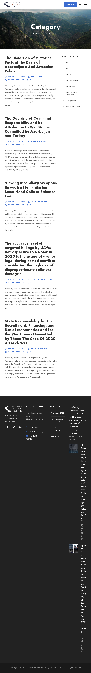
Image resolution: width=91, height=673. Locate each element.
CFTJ (73, 439)
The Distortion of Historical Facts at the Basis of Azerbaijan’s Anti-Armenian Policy (29, 64)
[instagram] (20, 427)
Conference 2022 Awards (59, 420)
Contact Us (55, 436)
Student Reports (16, 80)
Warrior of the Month (73, 106)
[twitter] (14, 427)
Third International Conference (72, 93)
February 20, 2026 (82, 528)
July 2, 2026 (77, 436)
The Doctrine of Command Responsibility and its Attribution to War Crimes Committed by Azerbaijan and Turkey (28, 127)
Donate (70, 4)
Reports (68, 74)
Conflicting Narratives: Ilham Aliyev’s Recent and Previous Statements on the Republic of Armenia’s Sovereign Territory (77, 420)
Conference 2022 (57, 413)
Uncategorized (71, 100)
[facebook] (7, 427)
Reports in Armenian (72, 80)
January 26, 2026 (82, 641)
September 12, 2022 (16, 77)
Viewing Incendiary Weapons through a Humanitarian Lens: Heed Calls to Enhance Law (31, 189)
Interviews (69, 62)
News (67, 68)
